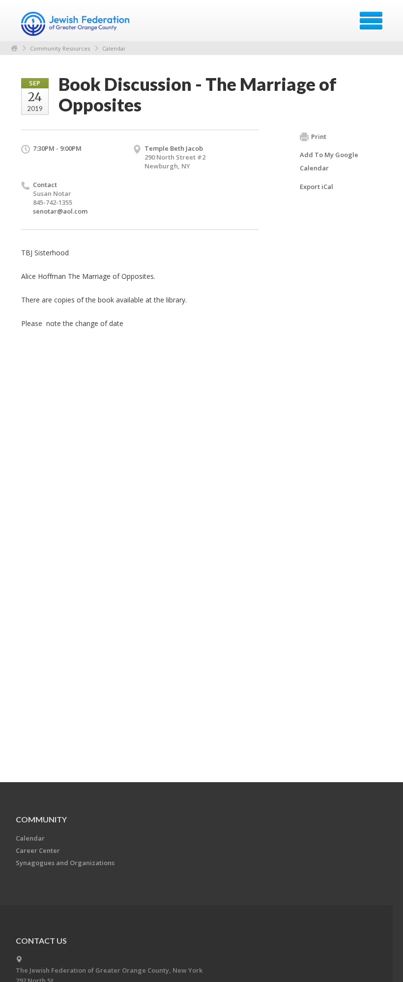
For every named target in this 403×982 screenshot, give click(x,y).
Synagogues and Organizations (65, 862)
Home (14, 48)
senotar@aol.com (60, 211)
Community (41, 819)
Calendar (114, 48)
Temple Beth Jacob (173, 148)
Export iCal (316, 186)
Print (318, 136)
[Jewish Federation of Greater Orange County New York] (76, 24)
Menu (371, 20)
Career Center (38, 850)
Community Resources (60, 48)
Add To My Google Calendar (329, 161)
